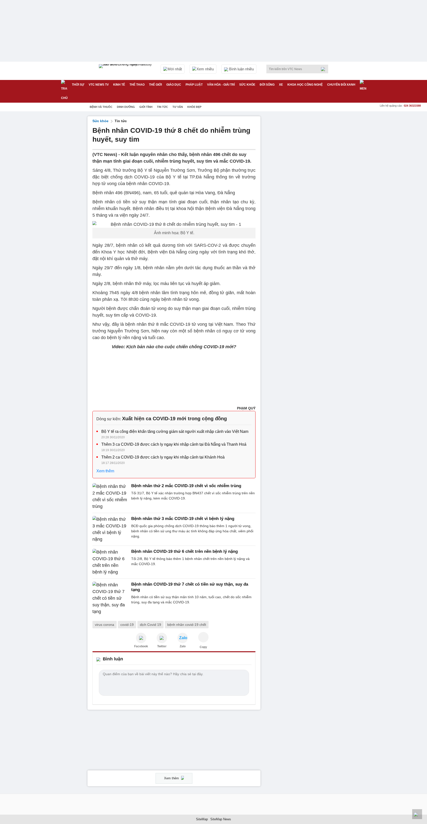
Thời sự (78, 84)
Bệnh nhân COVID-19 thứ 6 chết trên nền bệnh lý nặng (184, 551)
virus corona (104, 625)
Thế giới (155, 84)
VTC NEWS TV (99, 84)
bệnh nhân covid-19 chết (186, 625)
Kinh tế (119, 84)
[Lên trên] (417, 814)
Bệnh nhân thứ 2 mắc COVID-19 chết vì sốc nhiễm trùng (186, 485)
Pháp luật (194, 84)
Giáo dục (173, 84)
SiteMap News (220, 819)
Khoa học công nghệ (305, 84)
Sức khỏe (247, 84)
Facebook (141, 646)
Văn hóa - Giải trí (221, 84)
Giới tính (145, 106)
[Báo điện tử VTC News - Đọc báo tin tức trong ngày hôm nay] (126, 71)
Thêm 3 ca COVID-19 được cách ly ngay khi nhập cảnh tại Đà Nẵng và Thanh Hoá (173, 444)
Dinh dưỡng (126, 106)
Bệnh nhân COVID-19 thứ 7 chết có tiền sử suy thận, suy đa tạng (189, 587)
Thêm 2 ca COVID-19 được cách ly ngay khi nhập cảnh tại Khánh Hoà (163, 457)
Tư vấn (177, 106)
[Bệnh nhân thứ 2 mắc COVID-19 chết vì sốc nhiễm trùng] (110, 496)
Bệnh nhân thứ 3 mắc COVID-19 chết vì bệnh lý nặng (182, 518)
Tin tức (162, 106)
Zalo (183, 646)
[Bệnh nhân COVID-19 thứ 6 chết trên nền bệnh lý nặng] (110, 562)
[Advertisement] (302, 190)
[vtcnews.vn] (141, 638)
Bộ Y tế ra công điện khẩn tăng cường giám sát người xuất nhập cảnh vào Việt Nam (174, 431)
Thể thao (137, 84)
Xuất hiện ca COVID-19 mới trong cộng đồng (174, 418)
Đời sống (267, 84)
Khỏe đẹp (194, 106)
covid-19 (127, 625)
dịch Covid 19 (150, 625)
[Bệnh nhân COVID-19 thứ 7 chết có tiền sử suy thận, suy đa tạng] (110, 598)
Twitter (162, 646)
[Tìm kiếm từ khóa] (324, 69)
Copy (203, 647)
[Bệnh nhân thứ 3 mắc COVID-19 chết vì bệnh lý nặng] (110, 529)
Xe (281, 84)
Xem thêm (105, 471)
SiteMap (202, 819)
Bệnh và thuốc (101, 106)
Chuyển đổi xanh (341, 84)
